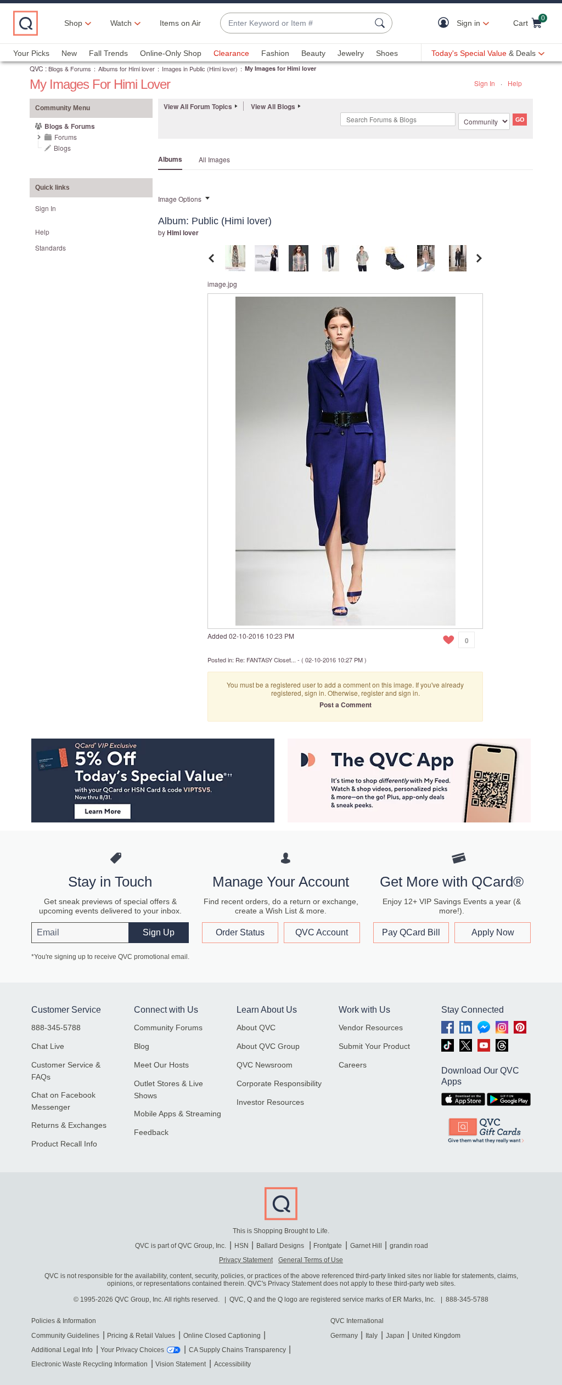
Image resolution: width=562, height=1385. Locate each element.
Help (515, 83)
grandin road (409, 1246)
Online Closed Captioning (222, 1335)
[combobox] (295, 23)
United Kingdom (436, 1335)
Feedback (151, 1132)
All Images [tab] (214, 159)
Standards (50, 247)
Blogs (62, 147)
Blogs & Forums (69, 68)
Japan (395, 1335)
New (69, 53)
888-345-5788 (56, 1027)
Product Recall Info (64, 1143)
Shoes (387, 53)
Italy (372, 1335)
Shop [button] (73, 23)
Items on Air (180, 23)
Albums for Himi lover (126, 68)
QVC (36, 68)
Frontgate (327, 1246)
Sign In (484, 83)
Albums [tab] (170, 159)
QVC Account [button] (321, 932)
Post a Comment (345, 704)
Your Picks (31, 53)
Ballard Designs (281, 1246)
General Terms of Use (310, 1260)
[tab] (235, 257)
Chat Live (47, 1046)
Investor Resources (270, 1102)
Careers (353, 1064)
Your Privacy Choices (132, 1350)
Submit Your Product (374, 1046)
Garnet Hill (366, 1246)
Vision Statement (180, 1364)
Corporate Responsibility (279, 1083)
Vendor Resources (371, 1027)
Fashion (275, 53)
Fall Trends (108, 53)
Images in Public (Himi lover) (200, 68)
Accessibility (232, 1364)
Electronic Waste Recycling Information (89, 1364)
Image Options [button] (179, 198)
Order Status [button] (240, 932)
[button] (446, 23)
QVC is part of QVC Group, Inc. (180, 1246)
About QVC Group (268, 1046)
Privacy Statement (246, 1260)
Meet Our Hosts (161, 1064)
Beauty (313, 53)
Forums (65, 136)
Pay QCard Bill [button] (411, 932)
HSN (241, 1246)
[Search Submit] (381, 23)
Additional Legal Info (62, 1350)
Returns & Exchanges (68, 1125)
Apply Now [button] (492, 932)
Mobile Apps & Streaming (177, 1113)
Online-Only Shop (170, 53)
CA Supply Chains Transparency (237, 1350)
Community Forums (168, 1027)
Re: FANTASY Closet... (265, 659)
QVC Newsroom (265, 1064)
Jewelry (351, 53)
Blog (141, 1046)
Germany (344, 1335)
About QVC (256, 1027)
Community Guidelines (65, 1335)
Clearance (231, 53)
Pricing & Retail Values (141, 1335)
